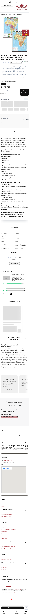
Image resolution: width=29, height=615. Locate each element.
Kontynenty (19, 14)
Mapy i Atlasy (4, 14)
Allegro (3, 527)
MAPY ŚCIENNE (12, 14)
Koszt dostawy (5, 536)
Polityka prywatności (6, 559)
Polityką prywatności (10, 592)
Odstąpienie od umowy (7, 514)
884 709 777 (8, 5)
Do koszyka (19, 330)
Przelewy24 (4, 567)
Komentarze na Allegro (7, 519)
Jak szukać (4, 538)
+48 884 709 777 (9, 416)
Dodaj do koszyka (25, 92)
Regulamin (4, 531)
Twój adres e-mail (6, 585)
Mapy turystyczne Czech (7, 548)
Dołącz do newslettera (8, 587)
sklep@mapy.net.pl (15, 2)
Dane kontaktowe (5, 504)
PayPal (3, 569)
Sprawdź (9, 389)
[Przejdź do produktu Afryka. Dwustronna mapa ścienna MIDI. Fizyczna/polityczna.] (12, 315)
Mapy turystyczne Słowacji (7, 551)
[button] (14, 227)
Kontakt (3, 506)
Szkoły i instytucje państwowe (8, 529)
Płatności (3, 534)
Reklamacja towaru (6, 516)
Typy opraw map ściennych (8, 546)
